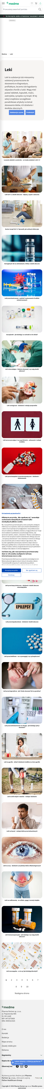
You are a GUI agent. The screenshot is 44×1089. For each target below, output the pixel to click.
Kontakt (5, 1033)
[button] (3, 3)
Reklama (5, 1050)
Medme (4, 54)
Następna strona (22, 993)
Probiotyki (30, 112)
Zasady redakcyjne (9, 1046)
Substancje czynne (16, 112)
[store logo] (13, 3)
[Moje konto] (40, 3)
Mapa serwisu (7, 1042)
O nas (4, 1029)
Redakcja (5, 1037)
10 (27, 986)
